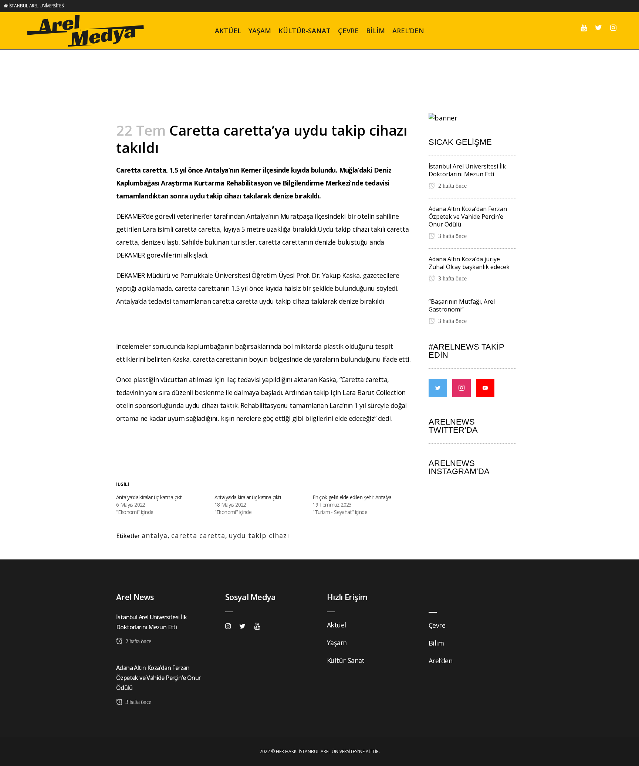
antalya (155, 535)
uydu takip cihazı (259, 535)
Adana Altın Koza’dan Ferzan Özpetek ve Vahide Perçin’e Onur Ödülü (468, 216)
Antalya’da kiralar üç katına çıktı (149, 497)
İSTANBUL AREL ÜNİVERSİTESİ (36, 6)
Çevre (437, 625)
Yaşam (336, 642)
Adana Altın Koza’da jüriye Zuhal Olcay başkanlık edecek (469, 263)
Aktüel (336, 624)
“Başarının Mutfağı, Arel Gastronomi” (462, 305)
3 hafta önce (452, 236)
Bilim (436, 643)
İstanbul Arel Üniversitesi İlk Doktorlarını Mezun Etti (467, 170)
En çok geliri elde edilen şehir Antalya (352, 497)
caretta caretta (198, 535)
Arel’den (440, 660)
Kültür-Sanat (346, 660)
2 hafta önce (452, 186)
